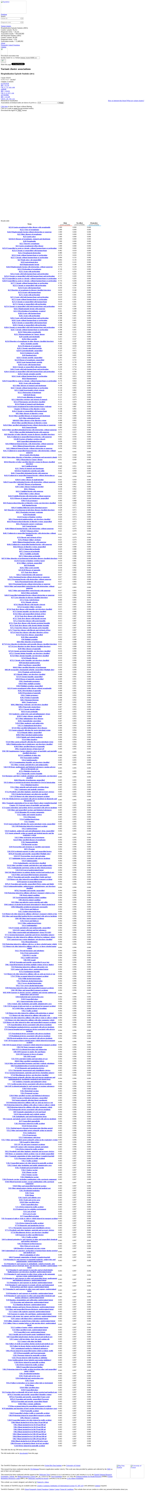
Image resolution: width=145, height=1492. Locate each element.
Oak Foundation (56, 1476)
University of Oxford (73, 1465)
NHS (109, 1469)
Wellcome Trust (44, 1474)
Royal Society (44, 1478)
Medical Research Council (26, 1476)
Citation (3, 47)
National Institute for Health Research (88, 1476)
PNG (19, 110)
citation (97, 1486)
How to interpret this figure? (117, 101)
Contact (57, 1489)
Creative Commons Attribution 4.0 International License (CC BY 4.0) (60, 1486)
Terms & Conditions (67, 1489)
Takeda (11, 1476)
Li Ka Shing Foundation (75, 1478)
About (3, 43)
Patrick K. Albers (43, 1482)
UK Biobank (34, 1469)
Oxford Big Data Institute (53, 1465)
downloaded (24, 1453)
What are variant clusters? (135, 101)
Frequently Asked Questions (10, 45)
